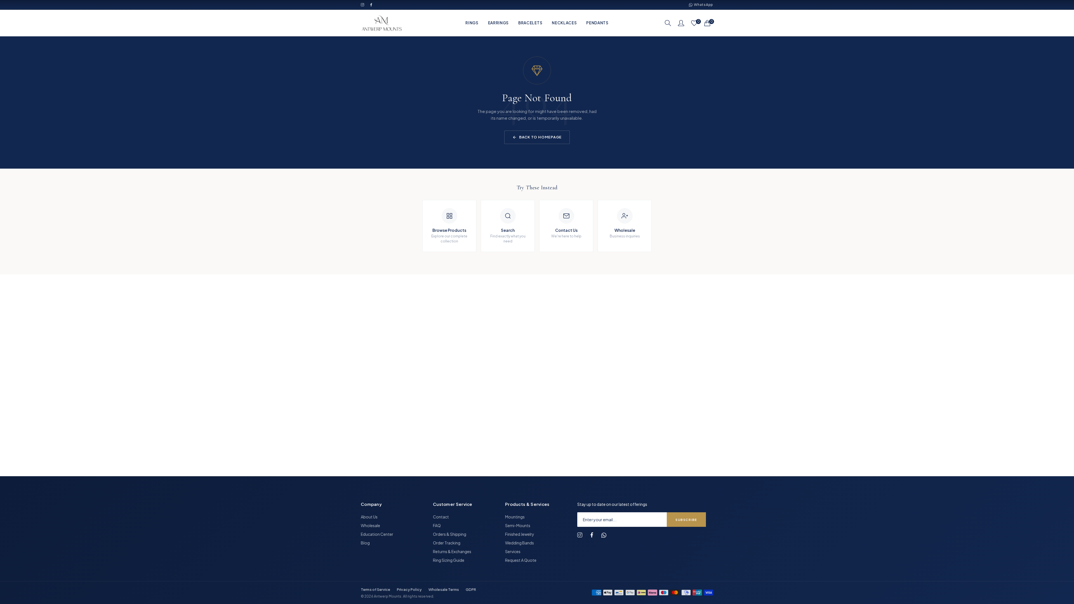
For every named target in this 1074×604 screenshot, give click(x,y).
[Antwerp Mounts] (382, 23)
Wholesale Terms (443, 589)
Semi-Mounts (517, 525)
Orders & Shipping (449, 534)
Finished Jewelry (519, 534)
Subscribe (686, 520)
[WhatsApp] (603, 535)
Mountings (515, 516)
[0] (694, 23)
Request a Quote (520, 560)
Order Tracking (446, 542)
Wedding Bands (519, 542)
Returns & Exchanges (452, 551)
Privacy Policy (409, 589)
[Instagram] (362, 5)
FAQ (437, 525)
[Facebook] (371, 5)
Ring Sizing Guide (448, 560)
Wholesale (370, 525)
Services (512, 551)
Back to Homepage (540, 137)
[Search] (668, 23)
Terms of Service (375, 589)
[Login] (681, 23)
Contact (441, 516)
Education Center (377, 534)
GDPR (471, 589)
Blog (365, 542)
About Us (369, 516)
